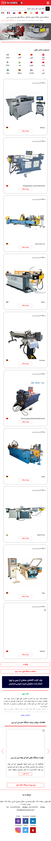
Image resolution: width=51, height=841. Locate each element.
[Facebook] (25, 821)
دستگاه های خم (21, 20)
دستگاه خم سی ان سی (7, 20)
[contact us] (18, 821)
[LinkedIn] (33, 821)
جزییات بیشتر (25, 131)
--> (50, 840)
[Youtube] (33, 830)
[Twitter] (25, 830)
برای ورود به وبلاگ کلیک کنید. (25, 785)
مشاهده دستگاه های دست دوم (25, 671)
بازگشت (25, 664)
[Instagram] (18, 830)
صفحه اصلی (31, 20)
